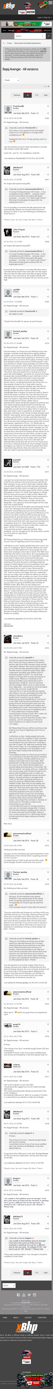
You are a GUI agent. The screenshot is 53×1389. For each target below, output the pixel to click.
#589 (47, 302)
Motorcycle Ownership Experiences (28, 43)
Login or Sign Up (43, 17)
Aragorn (16, 1178)
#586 (47, 118)
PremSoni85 (18, 106)
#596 (47, 1036)
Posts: (33, 113)
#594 (47, 884)
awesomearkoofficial (22, 834)
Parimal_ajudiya (20, 331)
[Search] (49, 36)
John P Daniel (19, 230)
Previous (17, 95)
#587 (47, 180)
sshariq (16, 1065)
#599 (47, 1190)
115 (36, 95)
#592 (47, 648)
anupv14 (16, 1024)
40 (28, 95)
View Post (37, 127)
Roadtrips (42, 1318)
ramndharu (18, 636)
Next (45, 95)
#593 (47, 846)
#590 (47, 343)
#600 (47, 1229)
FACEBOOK (8, 626)
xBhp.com (7, 1384)
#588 (47, 242)
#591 (47, 472)
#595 (47, 1004)
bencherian (43, 1154)
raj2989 (16, 290)
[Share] (47, 113)
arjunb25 (17, 460)
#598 (47, 1124)
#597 (47, 1077)
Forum (9, 43)
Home (5, 1318)
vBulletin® (25, 1303)
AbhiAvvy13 (18, 168)
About (16, 1318)
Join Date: (17, 113)
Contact (28, 1318)
